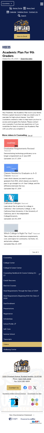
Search (23, 16)
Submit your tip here (36, 423)
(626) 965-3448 (24, 379)
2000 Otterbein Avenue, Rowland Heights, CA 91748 (22, 376)
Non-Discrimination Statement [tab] (20, 415)
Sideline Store (22, 12)
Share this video (26, 59)
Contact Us (33, 12)
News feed (31, 8)
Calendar (13, 12)
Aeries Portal (17, 8)
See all (30, 135)
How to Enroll (22, 36)
